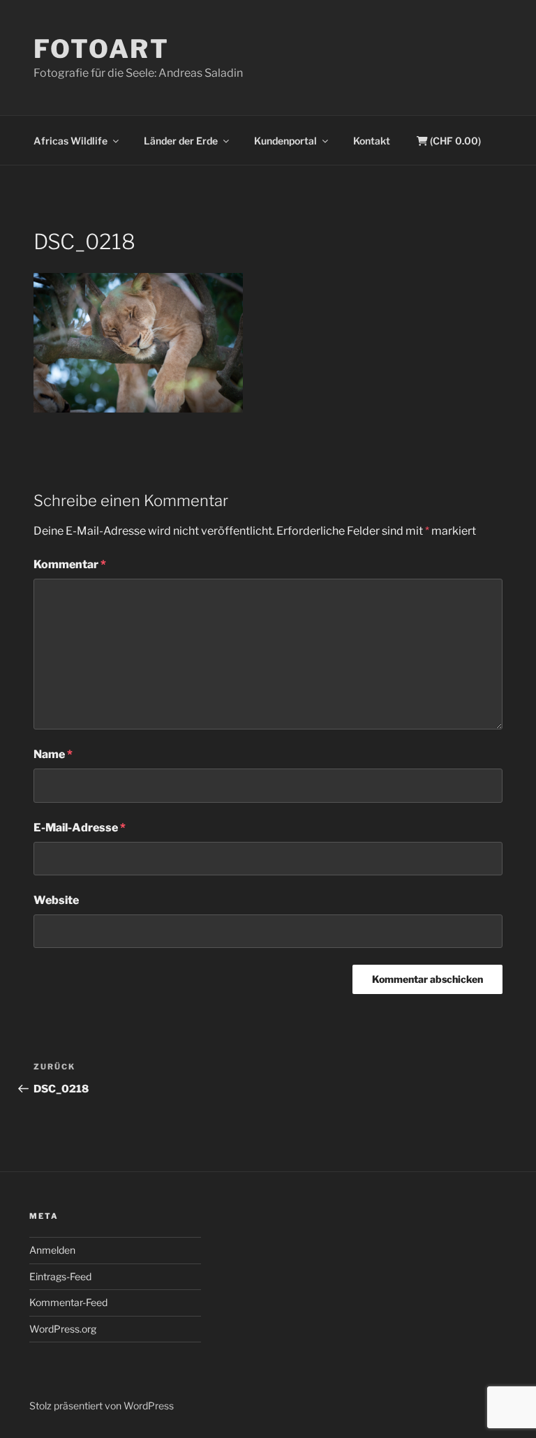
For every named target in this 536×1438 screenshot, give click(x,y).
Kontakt (371, 141)
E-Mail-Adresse (80, 827)
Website (56, 900)
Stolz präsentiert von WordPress (101, 1405)
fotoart (102, 49)
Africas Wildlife (70, 141)
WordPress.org (62, 1329)
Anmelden (52, 1250)
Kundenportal (285, 141)
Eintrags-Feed (60, 1276)
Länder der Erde (181, 141)
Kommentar (70, 564)
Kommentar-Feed (68, 1302)
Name (53, 754)
